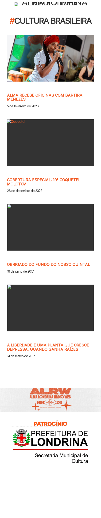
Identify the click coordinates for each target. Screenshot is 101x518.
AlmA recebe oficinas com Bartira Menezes (44, 97)
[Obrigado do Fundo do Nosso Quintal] (50, 227)
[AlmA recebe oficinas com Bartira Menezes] (50, 58)
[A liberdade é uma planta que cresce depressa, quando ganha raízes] (50, 308)
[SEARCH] (97, 4)
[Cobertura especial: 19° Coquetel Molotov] (50, 142)
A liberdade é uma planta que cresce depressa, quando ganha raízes (48, 347)
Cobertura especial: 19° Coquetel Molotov (43, 181)
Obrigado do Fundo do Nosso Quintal (48, 264)
